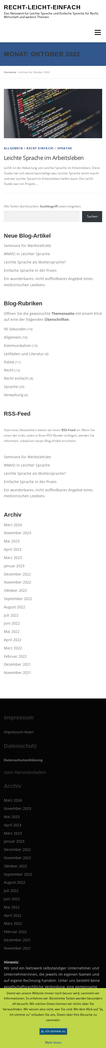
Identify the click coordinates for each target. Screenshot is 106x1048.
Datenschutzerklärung (23, 760)
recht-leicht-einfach (42, 7)
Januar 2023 (14, 565)
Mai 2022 (12, 631)
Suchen (92, 216)
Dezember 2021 (17, 664)
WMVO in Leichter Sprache (27, 253)
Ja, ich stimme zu (53, 1031)
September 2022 (18, 598)
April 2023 (12, 549)
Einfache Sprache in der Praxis (30, 270)
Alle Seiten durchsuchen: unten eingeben (42, 206)
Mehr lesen (53, 1042)
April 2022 (12, 639)
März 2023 (13, 557)
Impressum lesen (19, 731)
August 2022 (14, 606)
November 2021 (17, 672)
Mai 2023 (12, 541)
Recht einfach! (40, 148)
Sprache (64, 148)
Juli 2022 (11, 615)
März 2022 (13, 648)
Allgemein (13, 148)
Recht (9, 370)
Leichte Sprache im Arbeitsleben (44, 157)
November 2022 (17, 582)
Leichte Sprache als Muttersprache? (35, 262)
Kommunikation (17, 345)
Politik (9, 362)
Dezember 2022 (17, 574)
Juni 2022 (12, 623)
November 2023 (17, 532)
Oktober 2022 (15, 590)
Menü (97, 32)
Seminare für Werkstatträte (27, 245)
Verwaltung (13, 394)
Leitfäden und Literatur (24, 353)
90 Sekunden (15, 329)
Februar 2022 (15, 656)
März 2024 (13, 524)
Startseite (10, 72)
